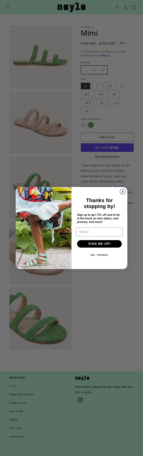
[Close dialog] (122, 191)
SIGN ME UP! (99, 243)
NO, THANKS (99, 255)
